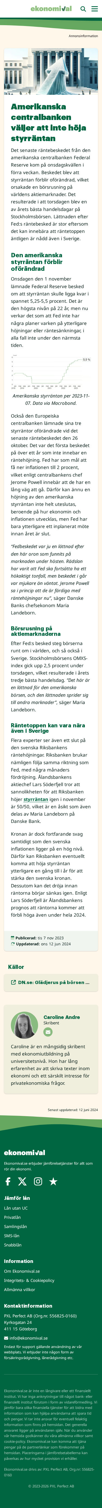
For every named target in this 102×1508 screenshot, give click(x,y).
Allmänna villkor (19, 1289)
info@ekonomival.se (28, 1338)
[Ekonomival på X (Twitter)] (22, 1182)
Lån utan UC (15, 1208)
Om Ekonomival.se (22, 1271)
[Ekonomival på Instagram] (38, 1182)
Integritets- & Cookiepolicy (29, 1280)
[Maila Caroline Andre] (48, 1032)
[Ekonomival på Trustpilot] (53, 1182)
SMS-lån (11, 1235)
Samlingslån (15, 1226)
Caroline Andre (62, 1017)
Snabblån (12, 1245)
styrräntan (36, 799)
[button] (83, 9)
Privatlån (12, 1217)
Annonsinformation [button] (83, 36)
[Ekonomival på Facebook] (8, 1182)
